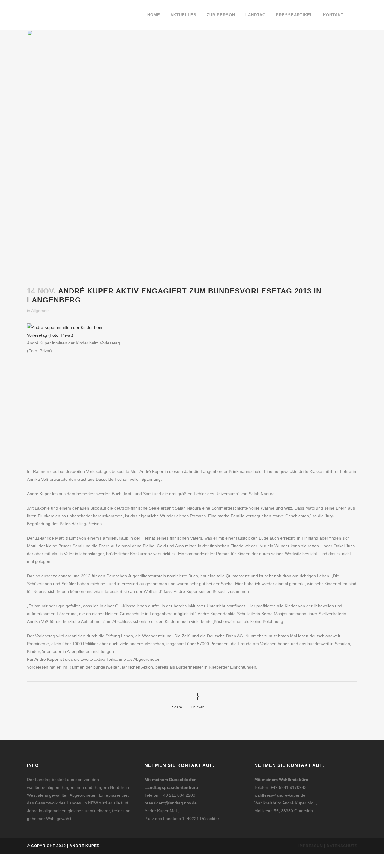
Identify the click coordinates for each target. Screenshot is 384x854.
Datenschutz (342, 846)
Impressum (310, 846)
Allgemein (40, 310)
